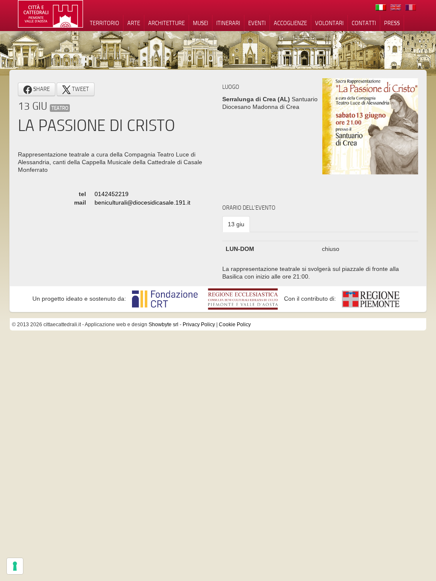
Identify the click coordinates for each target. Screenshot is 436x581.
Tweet (80, 89)
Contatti (364, 23)
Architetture (166, 23)
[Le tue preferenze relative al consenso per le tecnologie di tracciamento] (15, 566)
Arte (133, 23)
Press (392, 23)
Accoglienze (290, 23)
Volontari (329, 23)
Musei (200, 23)
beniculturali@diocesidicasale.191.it (142, 202)
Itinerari (228, 23)
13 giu (236, 224)
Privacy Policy (199, 325)
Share (41, 89)
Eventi (257, 23)
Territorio (104, 23)
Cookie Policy (235, 325)
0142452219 (112, 194)
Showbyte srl (163, 325)
